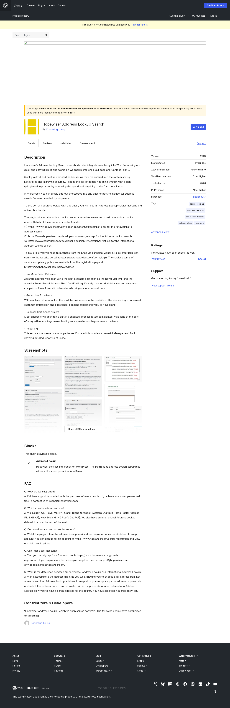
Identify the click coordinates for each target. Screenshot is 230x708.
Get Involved (144, 655)
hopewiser (199, 223)
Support (201, 143)
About (16, 655)
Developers (102, 665)
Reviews (47, 143)
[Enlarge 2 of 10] (57, 393)
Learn (99, 655)
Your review (158, 258)
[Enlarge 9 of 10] (138, 430)
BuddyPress (186, 670)
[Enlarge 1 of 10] (57, 360)
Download (198, 127)
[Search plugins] (46, 35)
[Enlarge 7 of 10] (138, 360)
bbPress (184, 665)
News (15, 660)
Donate (142, 665)
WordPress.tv (104, 670)
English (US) (199, 196)
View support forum (162, 285)
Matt (182, 660)
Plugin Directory (21, 15)
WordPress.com (188, 655)
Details (31, 143)
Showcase (59, 655)
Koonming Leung (55, 129)
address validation (195, 210)
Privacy (16, 670)
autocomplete (185, 223)
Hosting (16, 665)
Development (87, 143)
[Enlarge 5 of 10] (97, 403)
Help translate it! (139, 24)
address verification (195, 217)
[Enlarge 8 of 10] (138, 388)
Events (140, 660)
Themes (58, 660)
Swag (141, 670)
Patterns (58, 670)
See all (202, 258)
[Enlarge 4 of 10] (97, 360)
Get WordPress (215, 5)
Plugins (57, 665)
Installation (66, 143)
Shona (45, 688)
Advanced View (160, 232)
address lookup (197, 204)
